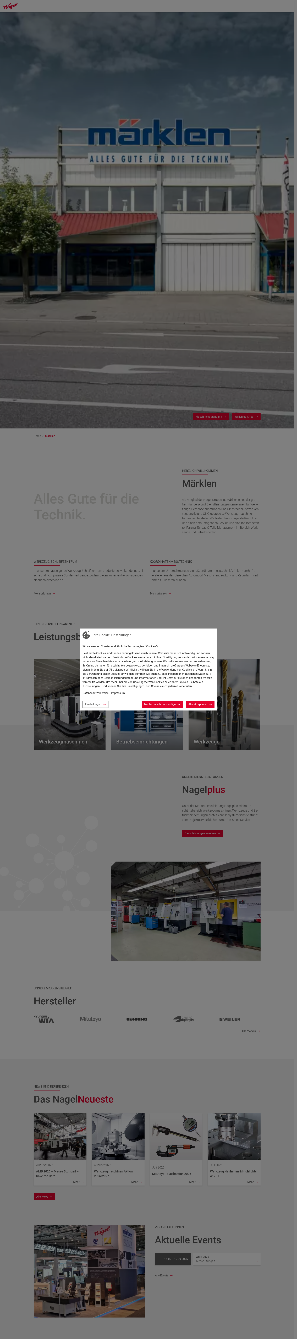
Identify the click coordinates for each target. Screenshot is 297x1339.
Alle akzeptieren (197, 704)
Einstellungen (93, 704)
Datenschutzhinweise (95, 693)
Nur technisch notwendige (160, 704)
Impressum (118, 693)
